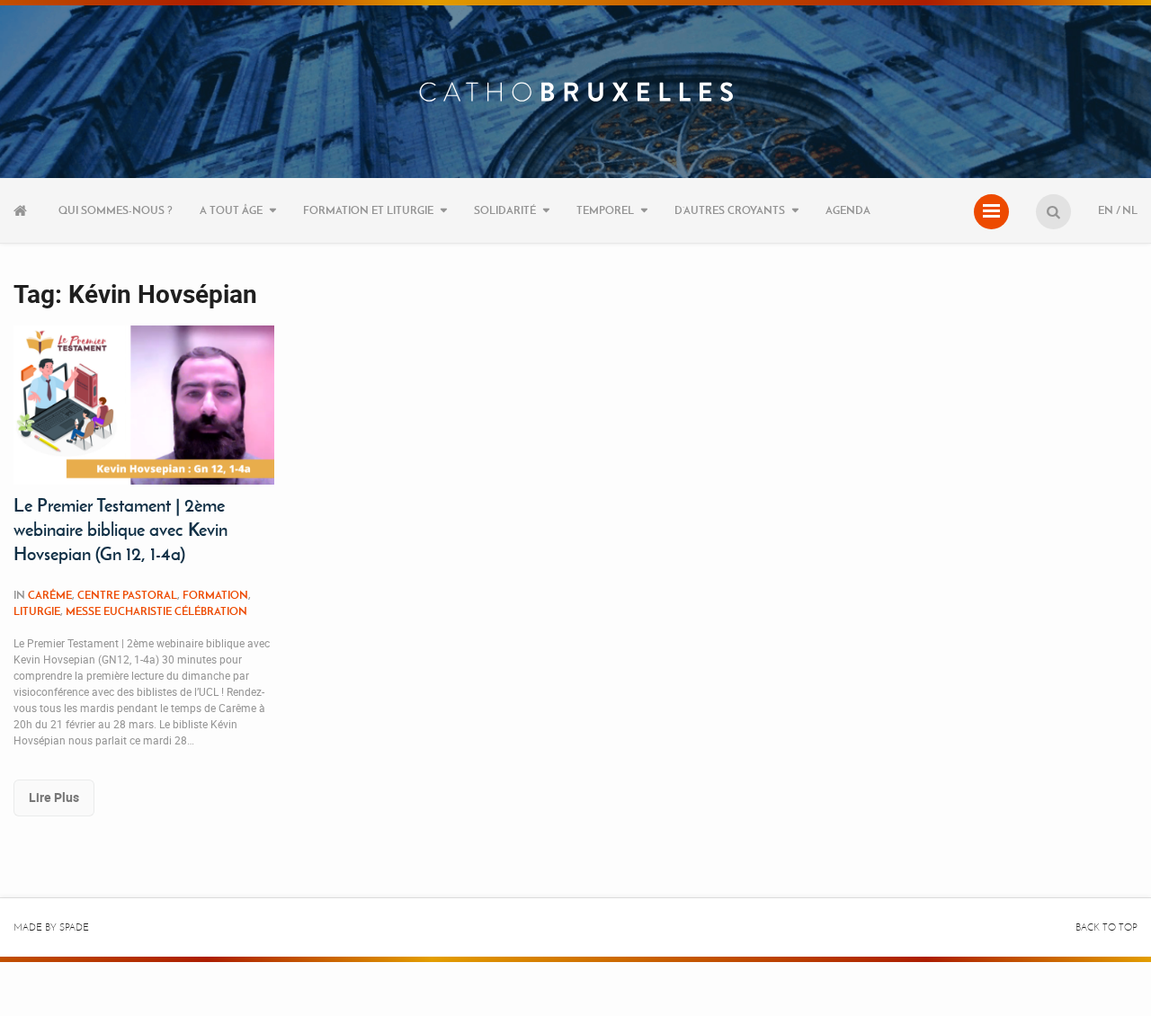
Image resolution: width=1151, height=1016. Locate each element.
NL (1130, 210)
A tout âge (231, 210)
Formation (215, 595)
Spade (74, 927)
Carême (50, 595)
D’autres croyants (729, 210)
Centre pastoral (127, 595)
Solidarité (505, 210)
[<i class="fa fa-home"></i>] (22, 210)
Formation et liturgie (368, 210)
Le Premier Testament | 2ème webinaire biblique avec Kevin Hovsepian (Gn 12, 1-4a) (120, 530)
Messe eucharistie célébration (156, 611)
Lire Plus (54, 797)
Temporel (605, 210)
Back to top (1106, 927)
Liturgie (36, 611)
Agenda (847, 210)
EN (1105, 210)
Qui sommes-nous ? (115, 210)
